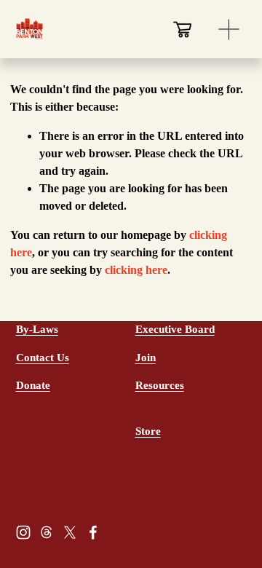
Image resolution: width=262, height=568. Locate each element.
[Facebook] (93, 532)
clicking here (136, 270)
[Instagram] (23, 532)
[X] (70, 532)
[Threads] (46, 532)
